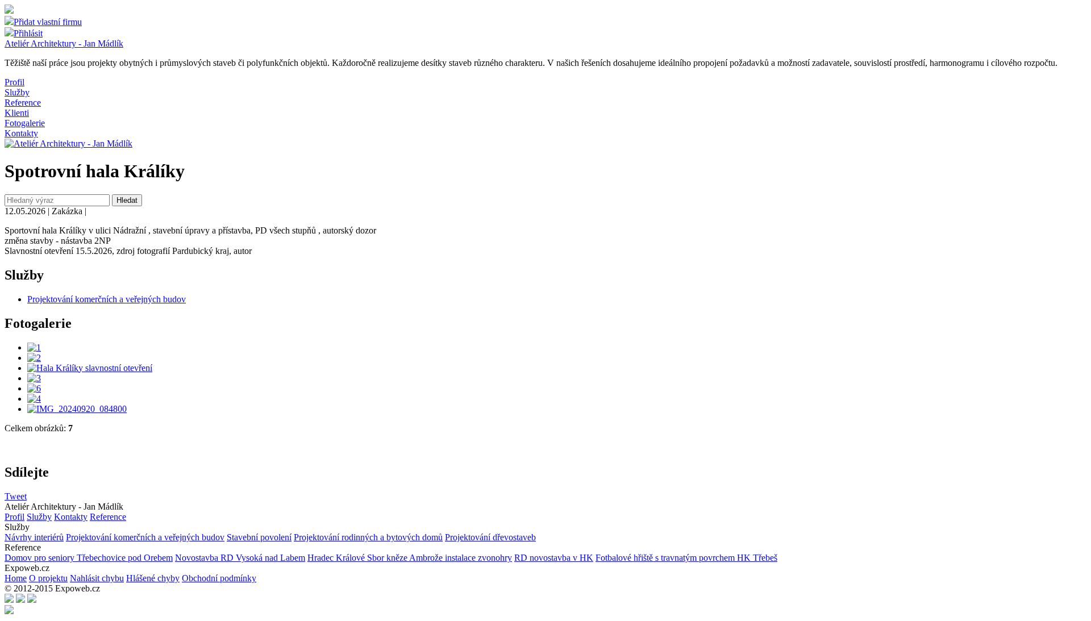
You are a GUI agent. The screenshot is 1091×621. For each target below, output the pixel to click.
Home (16, 578)
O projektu (48, 578)
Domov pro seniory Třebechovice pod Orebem (89, 557)
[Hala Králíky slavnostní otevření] (89, 368)
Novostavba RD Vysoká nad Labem (240, 557)
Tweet (16, 496)
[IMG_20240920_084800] (77, 409)
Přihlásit (28, 33)
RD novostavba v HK (553, 557)
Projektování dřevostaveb (490, 537)
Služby (17, 92)
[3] (34, 378)
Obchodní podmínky (219, 578)
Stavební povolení (259, 537)
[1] (34, 347)
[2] (34, 357)
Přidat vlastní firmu (48, 22)
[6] (34, 388)
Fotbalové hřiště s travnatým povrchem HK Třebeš (686, 557)
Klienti (17, 113)
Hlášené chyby (153, 578)
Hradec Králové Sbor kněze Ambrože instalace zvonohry (409, 557)
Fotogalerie (25, 123)
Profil (14, 82)
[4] (34, 398)
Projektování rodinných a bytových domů (368, 537)
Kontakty (21, 133)
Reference (23, 102)
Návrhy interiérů (34, 537)
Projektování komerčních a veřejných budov (106, 299)
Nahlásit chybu (97, 578)
